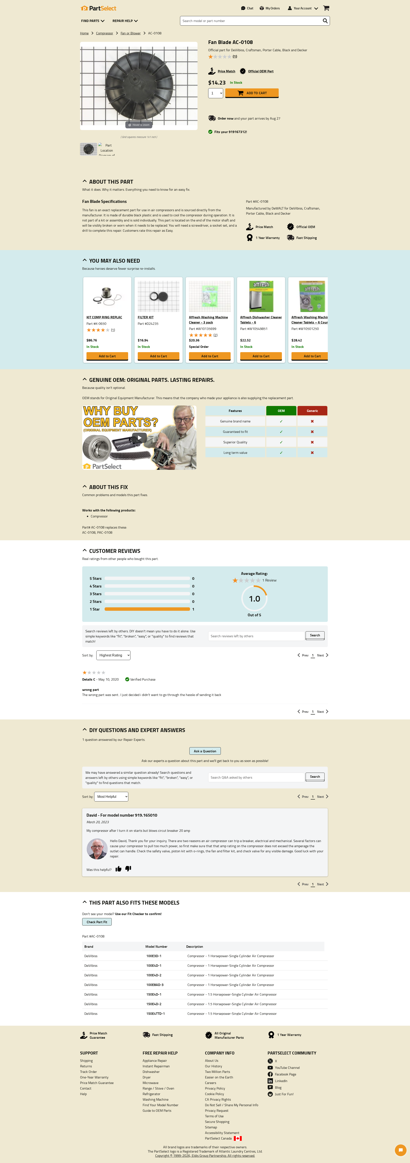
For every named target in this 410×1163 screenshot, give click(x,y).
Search (315, 635)
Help (83, 1093)
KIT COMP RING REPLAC (104, 317)
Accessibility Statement (222, 1132)
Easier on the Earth (219, 1077)
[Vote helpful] (118, 868)
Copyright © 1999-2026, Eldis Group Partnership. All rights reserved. (205, 1155)
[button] (93, 21)
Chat (250, 8)
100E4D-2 (153, 975)
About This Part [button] (111, 181)
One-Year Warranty (94, 1077)
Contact (85, 1088)
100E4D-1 (153, 965)
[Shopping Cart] (326, 8)
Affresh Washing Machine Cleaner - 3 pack (208, 320)
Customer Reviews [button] (114, 551)
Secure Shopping (217, 1121)
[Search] (325, 21)
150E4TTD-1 (155, 1013)
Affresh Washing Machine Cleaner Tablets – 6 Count (310, 320)
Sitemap (211, 1127)
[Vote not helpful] (128, 868)
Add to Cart (257, 92)
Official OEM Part (261, 71)
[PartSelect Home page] (98, 8)
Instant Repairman (156, 1066)
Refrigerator (151, 1093)
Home (84, 33)
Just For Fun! (284, 1094)
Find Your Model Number (161, 1105)
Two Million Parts (217, 1071)
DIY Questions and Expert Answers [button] (137, 730)
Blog (278, 1087)
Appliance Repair (155, 1060)
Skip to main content (205, 42)
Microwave (150, 1082)
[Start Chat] (401, 1150)
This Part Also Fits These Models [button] (134, 902)
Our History (213, 1066)
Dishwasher (151, 1071)
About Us (211, 1060)
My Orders (273, 8)
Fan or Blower (131, 33)
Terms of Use (214, 1116)
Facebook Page (285, 1074)
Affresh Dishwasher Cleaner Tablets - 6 (261, 320)
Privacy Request (216, 1110)
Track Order (88, 1071)
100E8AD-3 (155, 984)
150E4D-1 (153, 994)
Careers (210, 1082)
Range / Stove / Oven (158, 1088)
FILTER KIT (146, 317)
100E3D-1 (153, 955)
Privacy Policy (215, 1088)
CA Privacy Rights (218, 1099)
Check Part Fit (97, 921)
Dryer (147, 1077)
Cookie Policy (214, 1093)
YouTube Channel (287, 1067)
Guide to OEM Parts (157, 1110)
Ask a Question (205, 750)
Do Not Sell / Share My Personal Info (231, 1105)
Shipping (86, 1060)
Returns (86, 1066)
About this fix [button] (108, 487)
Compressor (104, 33)
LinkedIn (281, 1080)
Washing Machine (155, 1099)
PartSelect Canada (218, 1138)
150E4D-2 (153, 1003)
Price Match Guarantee (97, 1082)
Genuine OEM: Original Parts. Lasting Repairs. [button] (152, 380)
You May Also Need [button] (114, 260)
